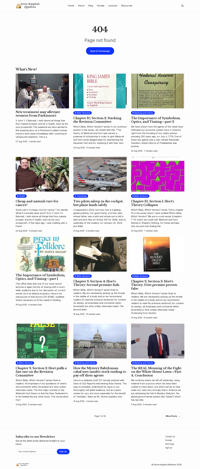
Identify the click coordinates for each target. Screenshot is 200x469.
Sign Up (63, 451)
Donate (168, 440)
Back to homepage (100, 51)
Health (22, 196)
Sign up (168, 448)
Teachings (82, 196)
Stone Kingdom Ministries (165, 464)
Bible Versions (83, 113)
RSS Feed (169, 444)
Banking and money (143, 113)
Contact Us (170, 436)
